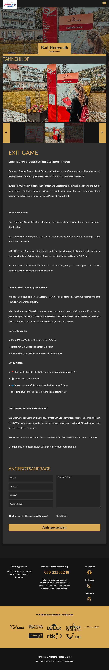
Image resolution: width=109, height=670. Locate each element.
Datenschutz (61, 661)
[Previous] (6, 133)
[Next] (102, 133)
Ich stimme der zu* (30, 516)
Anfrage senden (54, 527)
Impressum (49, 661)
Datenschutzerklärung (35, 516)
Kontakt (39, 661)
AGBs (70, 661)
